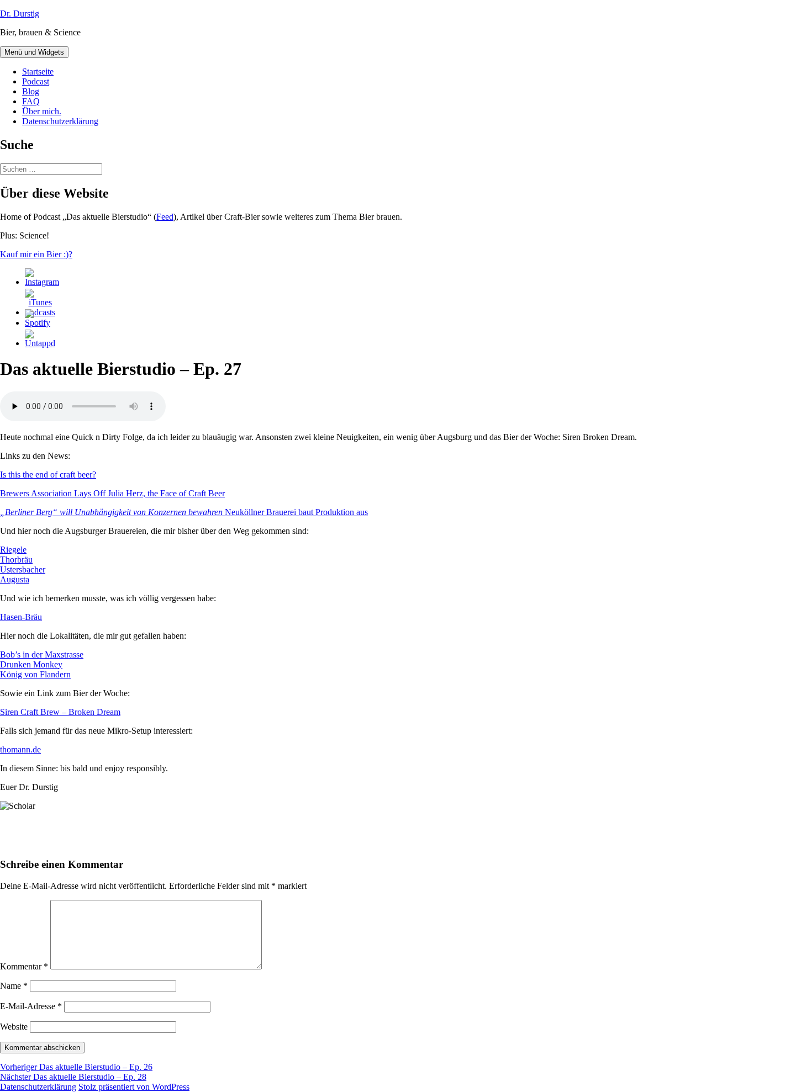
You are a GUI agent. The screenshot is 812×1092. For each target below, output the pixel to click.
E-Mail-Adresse (31, 1006)
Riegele (13, 549)
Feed (164, 216)
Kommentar (24, 966)
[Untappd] (40, 343)
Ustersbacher (22, 569)
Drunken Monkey (31, 664)
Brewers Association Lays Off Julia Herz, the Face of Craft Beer (112, 493)
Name (14, 985)
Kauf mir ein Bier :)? (36, 254)
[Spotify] (37, 322)
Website (14, 1026)
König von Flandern (35, 674)
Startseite (38, 71)
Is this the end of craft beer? (48, 474)
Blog (30, 91)
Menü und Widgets (34, 52)
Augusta (14, 579)
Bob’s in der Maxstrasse (41, 654)
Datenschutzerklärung (60, 121)
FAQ (31, 101)
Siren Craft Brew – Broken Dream (60, 712)
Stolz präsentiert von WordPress (133, 1086)
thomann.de (20, 749)
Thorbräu (16, 559)
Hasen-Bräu (21, 617)
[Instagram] (42, 282)
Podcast (35, 81)
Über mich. (41, 111)
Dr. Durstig (19, 13)
